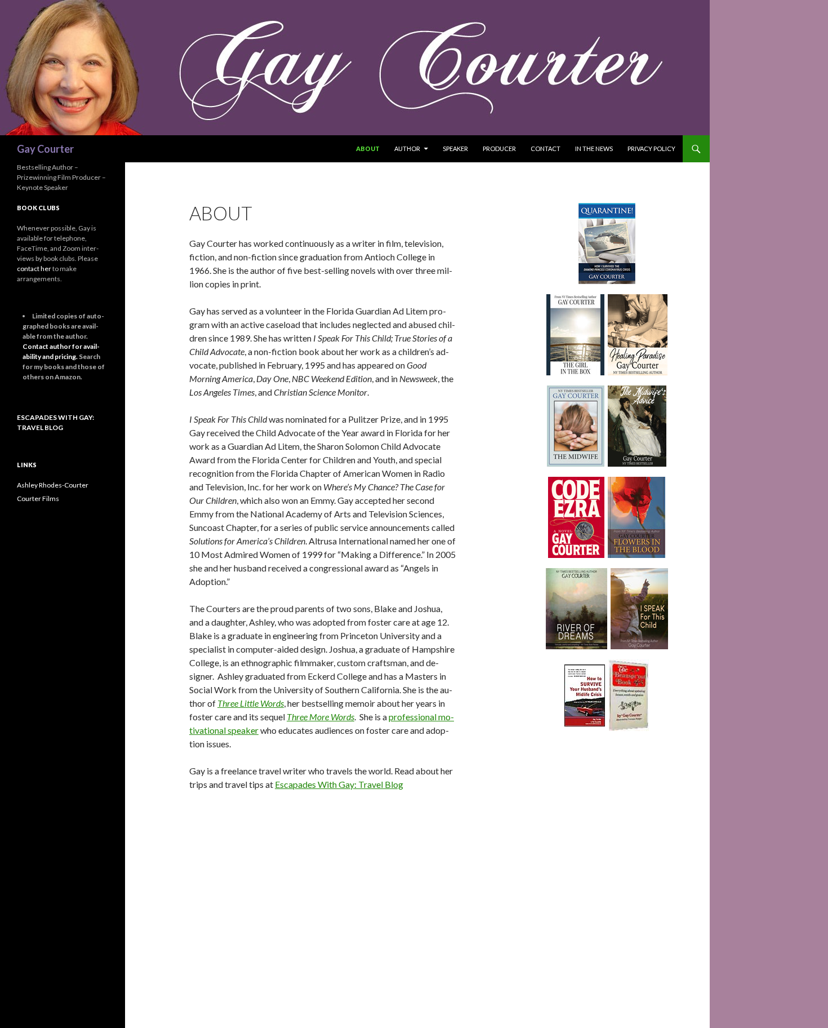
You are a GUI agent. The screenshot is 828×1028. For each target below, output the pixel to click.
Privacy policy (651, 148)
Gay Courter (45, 149)
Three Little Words (250, 703)
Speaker (455, 148)
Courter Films (38, 498)
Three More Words (320, 716)
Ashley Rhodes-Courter (52, 485)
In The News (594, 148)
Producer (499, 148)
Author (407, 148)
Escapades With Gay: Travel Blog (339, 784)
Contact (545, 148)
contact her (34, 268)
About (368, 148)
